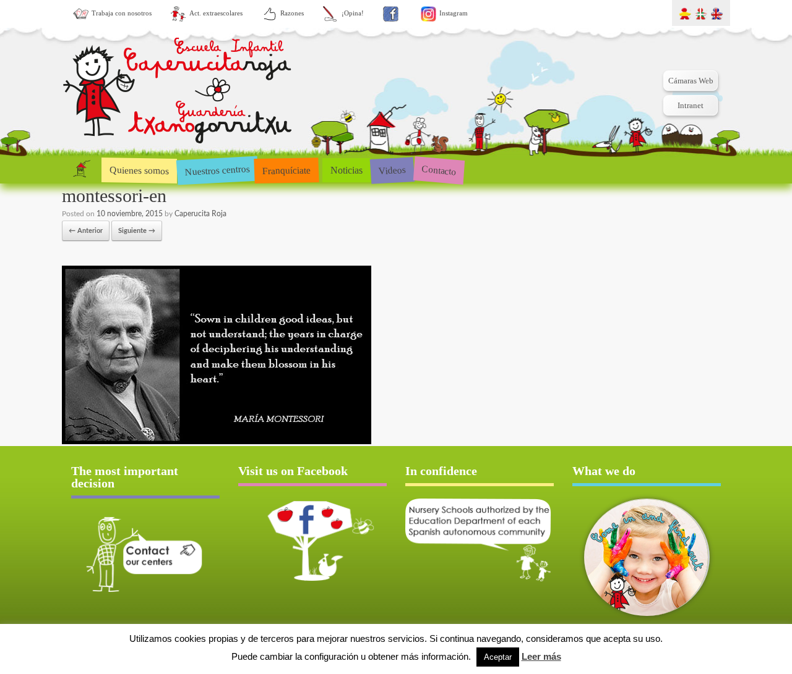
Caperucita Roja (200, 213)
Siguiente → (136, 230)
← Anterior (86, 230)
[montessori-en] (216, 442)
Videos (392, 169)
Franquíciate (286, 169)
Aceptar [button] (498, 657)
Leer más (541, 656)
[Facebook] (391, 14)
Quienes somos (139, 170)
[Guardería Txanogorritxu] (177, 93)
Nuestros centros (217, 170)
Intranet (691, 105)
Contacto (439, 169)
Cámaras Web (690, 80)
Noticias (346, 170)
